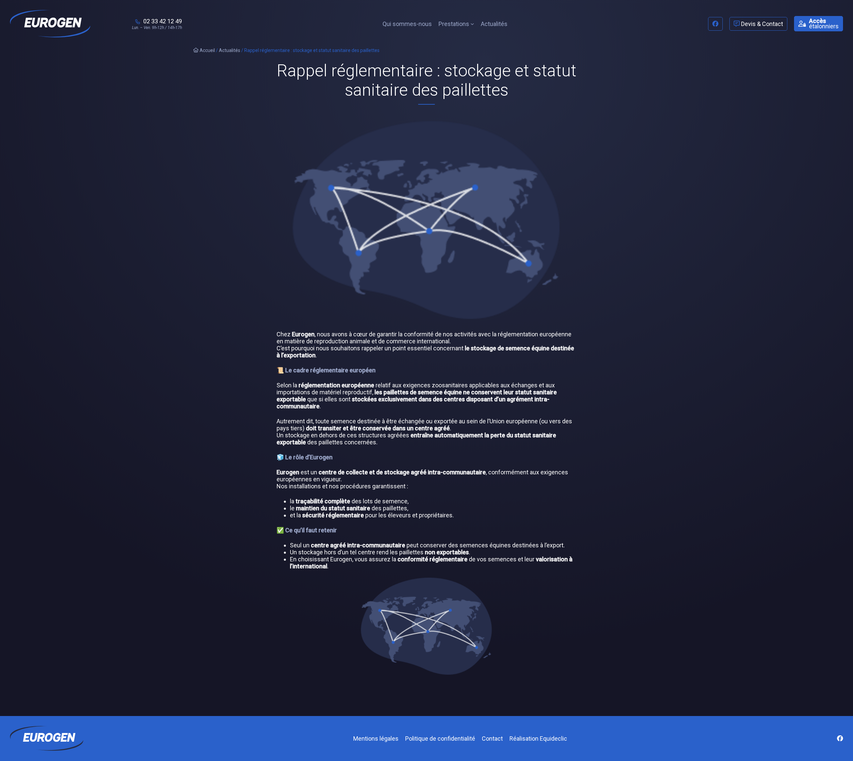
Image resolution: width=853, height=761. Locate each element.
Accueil (207, 50)
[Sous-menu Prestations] (472, 24)
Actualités (229, 50)
